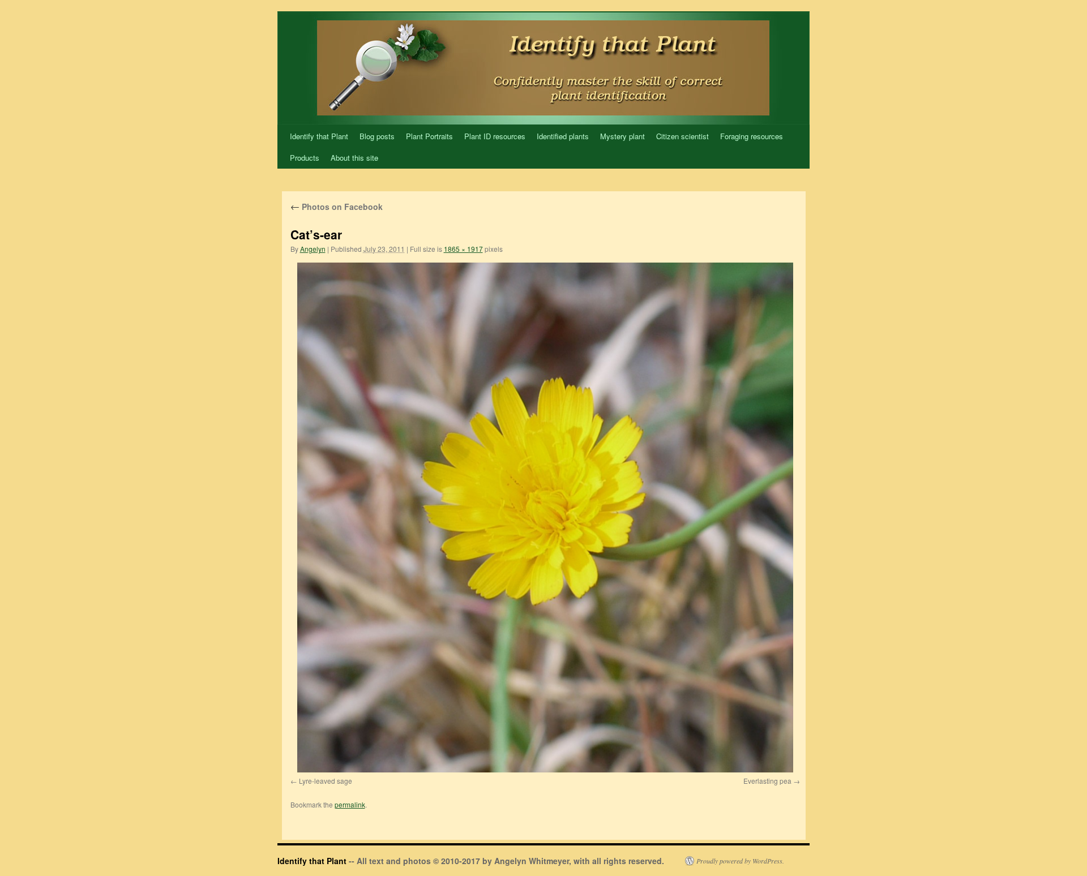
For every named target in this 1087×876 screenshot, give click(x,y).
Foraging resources (751, 136)
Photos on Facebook (336, 206)
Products (304, 157)
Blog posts (377, 136)
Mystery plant (622, 136)
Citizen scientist (682, 136)
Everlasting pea (767, 780)
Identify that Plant (319, 136)
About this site (354, 157)
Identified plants (563, 136)
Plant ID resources (494, 136)
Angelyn (313, 249)
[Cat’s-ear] (545, 517)
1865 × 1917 (463, 249)
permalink (350, 804)
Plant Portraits (429, 136)
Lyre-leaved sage (325, 780)
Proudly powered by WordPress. (740, 860)
